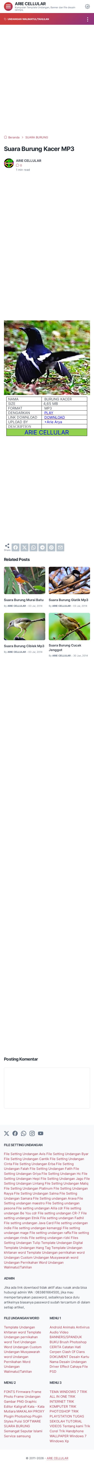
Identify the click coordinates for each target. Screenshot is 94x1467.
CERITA (56, 1347)
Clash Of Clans (73, 1352)
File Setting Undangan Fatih (51, 1169)
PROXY (38, 1411)
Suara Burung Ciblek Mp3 (24, 646)
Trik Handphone (71, 1431)
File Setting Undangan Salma (36, 1193)
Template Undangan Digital (62, 1243)
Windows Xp (59, 1441)
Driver (55, 1367)
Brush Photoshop (73, 1342)
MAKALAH (24, 1411)
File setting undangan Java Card (29, 1223)
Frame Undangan (27, 1397)
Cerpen (56, 1352)
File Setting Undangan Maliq (66, 1183)
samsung (24, 1436)
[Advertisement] (47, 80)
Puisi (18, 1421)
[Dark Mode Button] (87, 6)
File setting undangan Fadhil (62, 1218)
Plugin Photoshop (18, 1416)
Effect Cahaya (71, 1367)
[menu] (8, 6)
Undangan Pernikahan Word (26, 1263)
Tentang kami (73, 1426)
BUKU (55, 1342)
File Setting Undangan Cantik (27, 1159)
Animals (69, 1327)
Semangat (12, 1431)
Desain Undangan (73, 1362)
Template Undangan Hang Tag (27, 1248)
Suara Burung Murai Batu (24, 600)
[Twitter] (6, 1134)
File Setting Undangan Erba (34, 1164)
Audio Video (59, 1332)
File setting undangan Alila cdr (40, 1208)
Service (10, 1436)
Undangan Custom (18, 1258)
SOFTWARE (32, 1421)
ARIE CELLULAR (30, 3)
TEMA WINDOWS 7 (65, 1392)
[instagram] (32, 1134)
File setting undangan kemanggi (37, 1228)
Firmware (23, 1392)
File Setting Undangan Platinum (29, 1188)
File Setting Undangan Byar (67, 1154)
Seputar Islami (31, 1431)
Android (56, 1327)
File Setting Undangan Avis (25, 1154)
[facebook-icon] (15, 1134)
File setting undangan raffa (51, 1233)
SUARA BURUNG (17, 1426)
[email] (60, 547)
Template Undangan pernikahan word (56, 1253)
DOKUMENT (59, 1357)
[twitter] (24, 547)
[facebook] (15, 547)
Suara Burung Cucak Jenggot (65, 647)
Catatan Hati (71, 1347)
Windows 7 (78, 1436)
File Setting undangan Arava (55, 1198)
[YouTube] (40, 1134)
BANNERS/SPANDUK (66, 1337)
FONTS (10, 1392)
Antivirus (83, 1327)
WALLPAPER (60, 1436)
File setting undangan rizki (50, 1238)
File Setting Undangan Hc (62, 1174)
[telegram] (42, 547)
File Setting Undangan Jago (62, 1179)
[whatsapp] (33, 547)
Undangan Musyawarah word (55, 1258)
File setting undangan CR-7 (59, 1213)
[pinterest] (51, 547)
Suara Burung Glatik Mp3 (68, 600)
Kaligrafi (21, 1407)
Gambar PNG (14, 1402)
